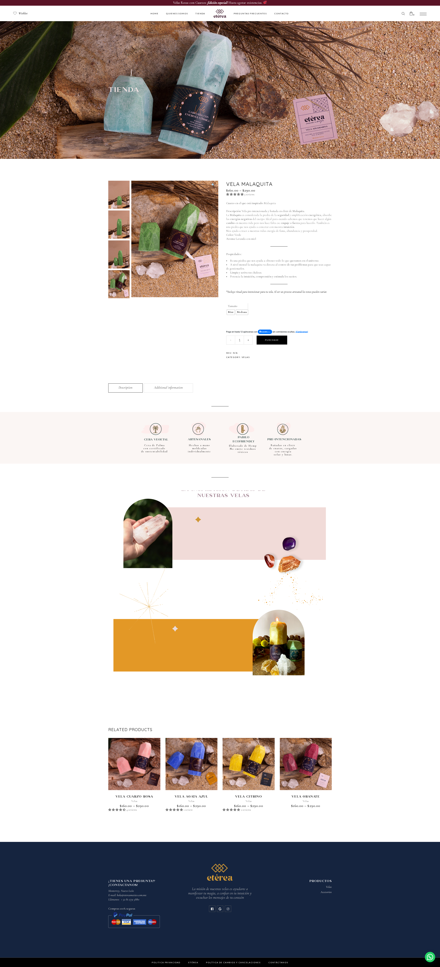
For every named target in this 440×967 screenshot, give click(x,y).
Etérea (193, 962)
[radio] (231, 312)
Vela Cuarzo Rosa (134, 796)
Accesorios (326, 892)
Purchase (272, 340)
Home (284, 90)
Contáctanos (278, 962)
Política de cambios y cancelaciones (233, 962)
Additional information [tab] (168, 387)
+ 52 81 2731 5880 (130, 899)
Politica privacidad (166, 962)
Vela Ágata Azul (191, 796)
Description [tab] (125, 387)
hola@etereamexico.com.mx (131, 895)
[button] (213, 185)
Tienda (296, 90)
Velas (307, 90)
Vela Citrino (248, 796)
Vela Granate (306, 796)
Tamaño (232, 306)
